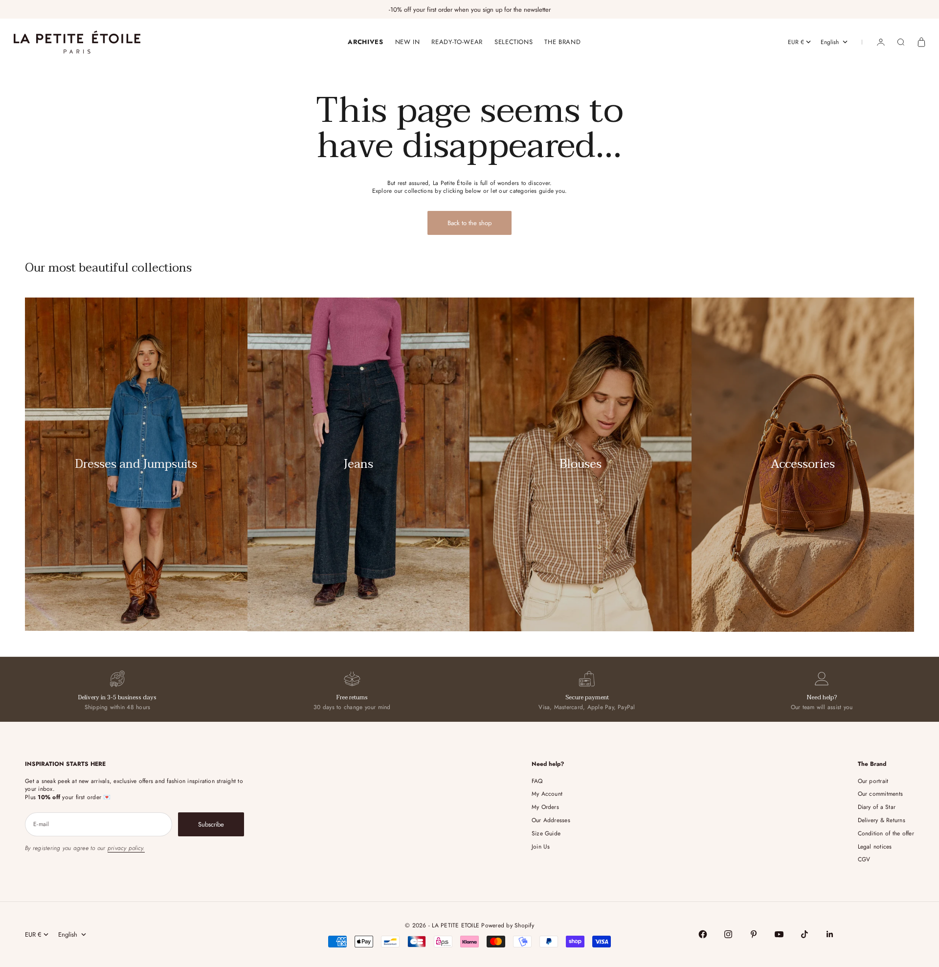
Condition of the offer (886, 833)
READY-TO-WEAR (456, 41)
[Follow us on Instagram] (728, 934)
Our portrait (873, 781)
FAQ (537, 781)
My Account (547, 793)
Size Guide (546, 833)
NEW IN (407, 41)
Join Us (541, 846)
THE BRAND (562, 41)
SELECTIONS (513, 41)
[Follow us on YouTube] (779, 934)
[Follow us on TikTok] (804, 934)
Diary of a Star (877, 807)
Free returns (352, 697)
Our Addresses (551, 820)
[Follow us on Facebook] (703, 934)
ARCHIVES (365, 41)
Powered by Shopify (507, 925)
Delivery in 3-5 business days (117, 697)
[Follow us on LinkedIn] (830, 934)
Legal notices (875, 846)
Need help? (822, 697)
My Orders (545, 807)
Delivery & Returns (881, 820)
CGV (864, 859)
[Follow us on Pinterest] (754, 934)
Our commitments (880, 793)
